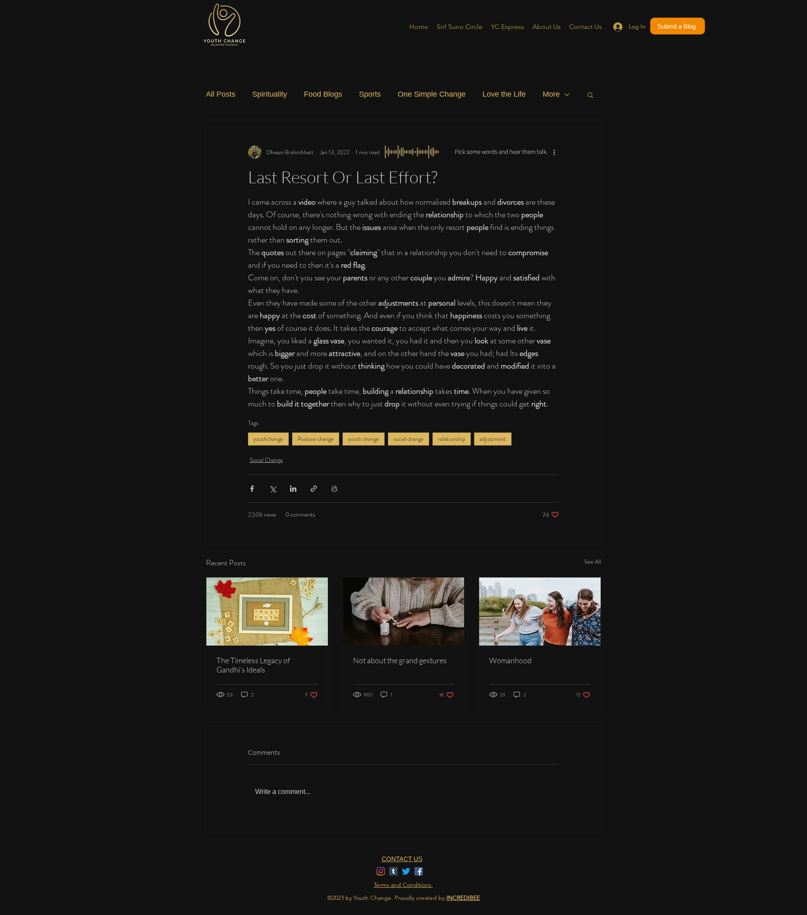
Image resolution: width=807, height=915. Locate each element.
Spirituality (269, 94)
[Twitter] (406, 871)
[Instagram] (381, 871)
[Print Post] (334, 489)
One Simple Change (432, 94)
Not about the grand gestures (400, 660)
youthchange (268, 439)
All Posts (220, 94)
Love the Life (504, 94)
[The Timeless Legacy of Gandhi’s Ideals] (267, 611)
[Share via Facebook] (252, 489)
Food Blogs (323, 94)
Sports (370, 94)
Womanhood (510, 660)
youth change (363, 439)
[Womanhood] (540, 611)
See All (592, 561)
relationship (451, 439)
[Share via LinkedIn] (293, 489)
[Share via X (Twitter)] (273, 489)
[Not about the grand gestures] (403, 611)
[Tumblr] (393, 871)
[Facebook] (418, 871)
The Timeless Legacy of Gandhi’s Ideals (253, 665)
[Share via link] (314, 489)
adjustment (493, 439)
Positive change (316, 439)
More (551, 94)
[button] (590, 94)
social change (408, 439)
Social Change (266, 460)
